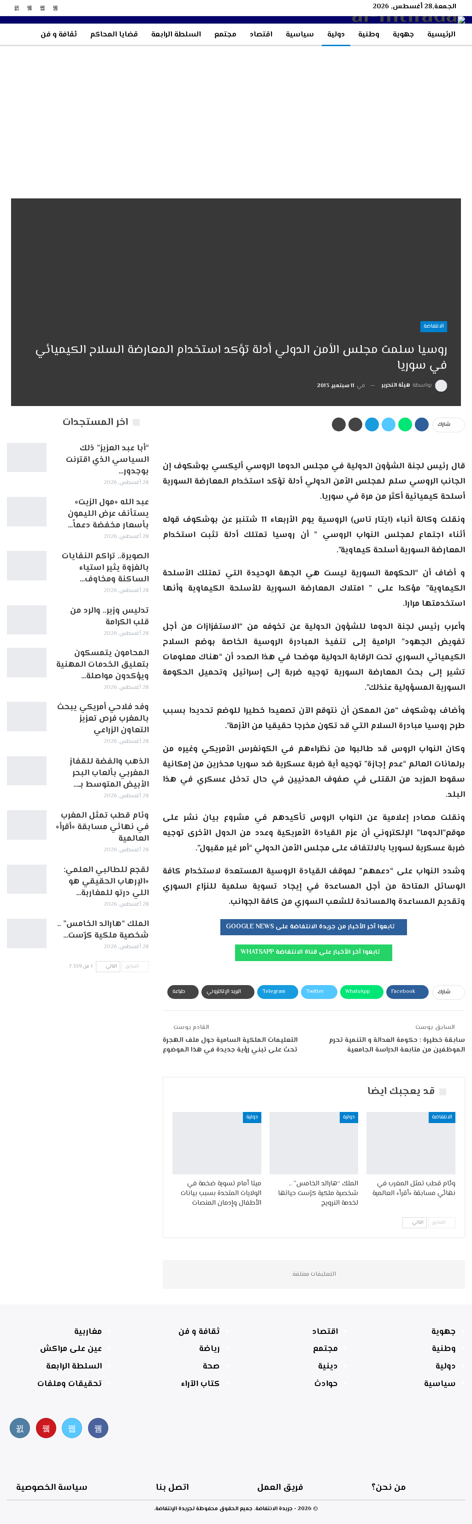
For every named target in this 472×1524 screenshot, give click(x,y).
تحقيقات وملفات (69, 1384)
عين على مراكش (71, 1349)
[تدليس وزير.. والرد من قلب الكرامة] (27, 620)
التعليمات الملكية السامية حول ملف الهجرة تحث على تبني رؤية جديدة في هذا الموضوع (230, 1045)
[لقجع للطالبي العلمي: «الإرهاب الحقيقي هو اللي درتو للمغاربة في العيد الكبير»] (27, 879)
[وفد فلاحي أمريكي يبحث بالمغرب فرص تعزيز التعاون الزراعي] (27, 716)
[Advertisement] (236, 115)
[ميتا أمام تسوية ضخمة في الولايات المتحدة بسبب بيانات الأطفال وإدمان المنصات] (216, 1143)
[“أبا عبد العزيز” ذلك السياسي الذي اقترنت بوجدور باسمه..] (27, 457)
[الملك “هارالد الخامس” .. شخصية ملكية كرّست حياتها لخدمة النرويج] (314, 1143)
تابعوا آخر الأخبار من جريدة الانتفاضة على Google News (311, 927)
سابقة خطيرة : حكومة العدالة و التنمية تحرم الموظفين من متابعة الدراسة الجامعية (397, 1045)
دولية (336, 35)
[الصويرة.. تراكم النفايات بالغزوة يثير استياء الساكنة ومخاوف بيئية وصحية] (27, 565)
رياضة (209, 1349)
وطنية (368, 35)
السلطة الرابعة (176, 35)
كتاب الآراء (200, 1384)
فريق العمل (280, 1487)
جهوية (403, 35)
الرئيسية (441, 35)
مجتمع (225, 35)
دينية (328, 1366)
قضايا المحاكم (114, 35)
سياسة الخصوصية (52, 1487)
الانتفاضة (434, 326)
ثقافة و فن (59, 35)
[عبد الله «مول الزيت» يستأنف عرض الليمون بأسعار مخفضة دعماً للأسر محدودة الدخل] (27, 511)
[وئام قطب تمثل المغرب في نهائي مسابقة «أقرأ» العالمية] (410, 1143)
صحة (211, 1366)
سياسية (300, 35)
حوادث (326, 1384)
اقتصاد (261, 35)
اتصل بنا (172, 1487)
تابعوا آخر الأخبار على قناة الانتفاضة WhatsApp (311, 952)
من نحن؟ (389, 1487)
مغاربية (88, 1332)
